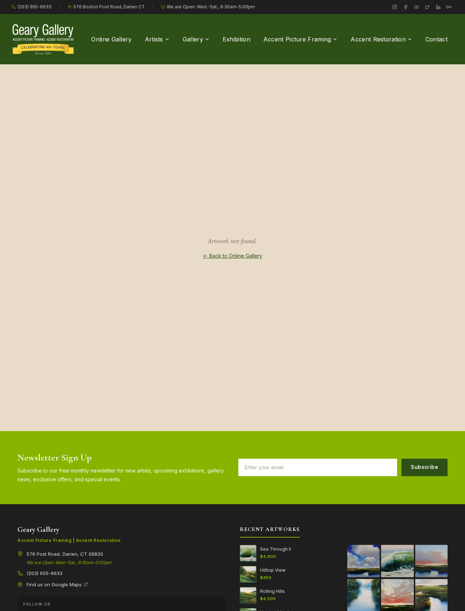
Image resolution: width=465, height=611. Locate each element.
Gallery (193, 39)
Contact (436, 39)
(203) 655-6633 (34, 6)
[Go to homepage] (43, 39)
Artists (154, 39)
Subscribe (424, 467)
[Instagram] (394, 7)
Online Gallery (111, 39)
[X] (427, 7)
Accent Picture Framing (297, 39)
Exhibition (236, 39)
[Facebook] (405, 7)
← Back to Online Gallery (232, 256)
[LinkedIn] (438, 7)
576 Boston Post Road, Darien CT (109, 6)
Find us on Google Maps (54, 584)
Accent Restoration (378, 39)
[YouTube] (416, 7)
